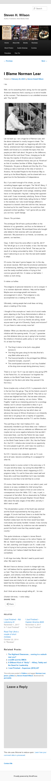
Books (25, 43)
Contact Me (8, 763)
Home (6, 43)
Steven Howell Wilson (35, 79)
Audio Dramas (22, 48)
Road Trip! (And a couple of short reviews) (11, 634)
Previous (8, 61)
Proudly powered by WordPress (25, 776)
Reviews (35, 43)
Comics (34, 48)
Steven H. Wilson (17, 15)
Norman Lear (41, 673)
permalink (7, 678)
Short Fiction (8, 48)
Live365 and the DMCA (17, 659)
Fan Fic (17, 53)
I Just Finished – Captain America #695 (35, 620)
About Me (16, 43)
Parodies (7, 53)
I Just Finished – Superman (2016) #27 (23, 668)
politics (12, 675)
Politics (24, 673)
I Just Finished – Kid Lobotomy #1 (12, 620)
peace (6, 675)
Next (44, 61)
